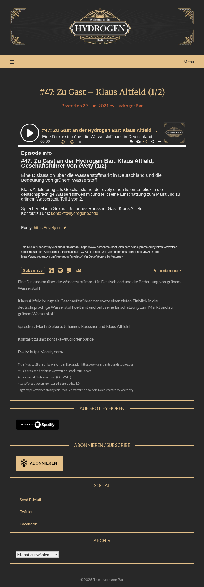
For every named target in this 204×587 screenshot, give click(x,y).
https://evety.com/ (46, 351)
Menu (188, 61)
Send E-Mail (30, 499)
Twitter (26, 511)
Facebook (28, 523)
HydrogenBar (129, 105)
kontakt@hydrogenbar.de (70, 338)
